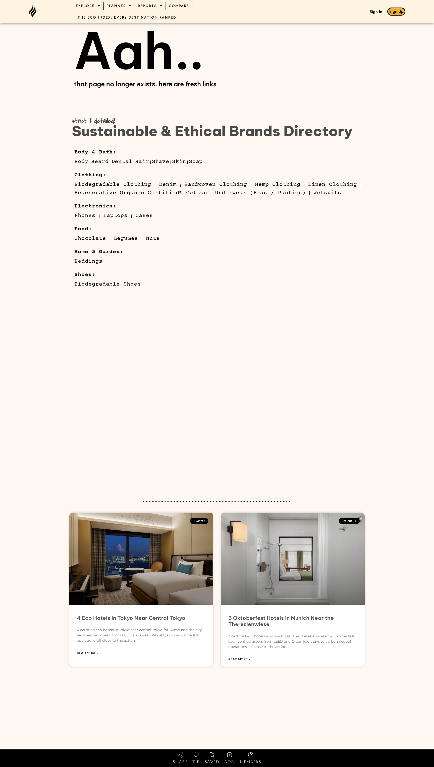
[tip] (196, 754)
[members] (250, 754)
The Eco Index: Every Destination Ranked (127, 17)
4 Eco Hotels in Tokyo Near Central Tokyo (131, 618)
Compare (179, 5)
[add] (229, 754)
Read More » (87, 653)
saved (212, 761)
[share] (180, 754)
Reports (147, 5)
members (250, 761)
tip (196, 761)
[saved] (212, 754)
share (180, 761)
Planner (116, 5)
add (229, 761)
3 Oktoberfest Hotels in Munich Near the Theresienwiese (281, 621)
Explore (85, 5)
